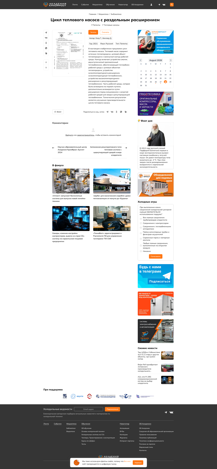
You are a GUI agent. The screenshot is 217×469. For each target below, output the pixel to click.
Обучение (110, 4)
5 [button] (155, 71)
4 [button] (150, 71)
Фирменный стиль (146, 447)
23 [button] (141, 82)
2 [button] (141, 71)
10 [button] (146, 75)
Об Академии (144, 428)
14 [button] (165, 75)
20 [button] (161, 78)
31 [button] (146, 85)
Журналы (123, 438)
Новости (84, 172)
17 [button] (146, 78)
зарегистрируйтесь (85, 135)
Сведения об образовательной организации (156, 431)
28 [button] (165, 82)
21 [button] (165, 78)
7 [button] (165, 71)
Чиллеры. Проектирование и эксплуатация (98, 438)
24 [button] (146, 82)
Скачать (105, 32)
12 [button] (156, 75)
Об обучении (86, 428)
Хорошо (138, 462)
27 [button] (161, 82)
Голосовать (156, 256)
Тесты (83, 444)
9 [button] (141, 75)
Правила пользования (148, 435)
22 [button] (170, 78)
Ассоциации (124, 428)
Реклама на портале (147, 444)
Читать (93, 32)
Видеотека (70, 431)
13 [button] (161, 75)
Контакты (142, 450)
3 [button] (145, 71)
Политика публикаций (147, 438)
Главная (93, 14)
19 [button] (156, 78)
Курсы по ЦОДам (88, 441)
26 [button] (156, 82)
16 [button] (141, 78)
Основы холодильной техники (92, 431)
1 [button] (170, 67)
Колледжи (124, 435)
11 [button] (151, 75)
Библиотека (116, 14)
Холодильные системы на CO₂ (92, 435)
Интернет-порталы (127, 441)
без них (127, 461)
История (124, 172)
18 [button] (151, 78)
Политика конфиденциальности (151, 441)
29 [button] (170, 82)
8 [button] (170, 71)
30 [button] (141, 85)
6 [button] (160, 71)
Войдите (69, 135)
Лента (75, 4)
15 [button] (170, 75)
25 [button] (151, 82)
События (85, 4)
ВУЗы (122, 431)
